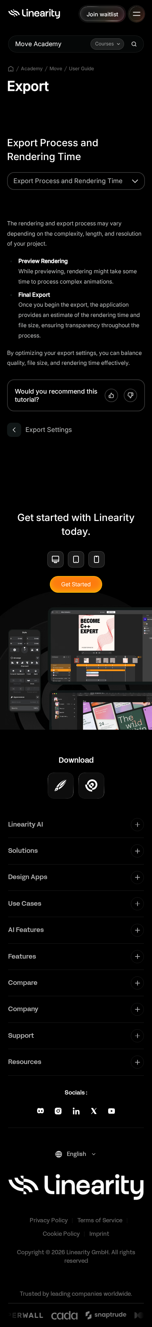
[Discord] (40, 1111)
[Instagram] (58, 1111)
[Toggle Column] (137, 824)
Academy (32, 68)
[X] (94, 1111)
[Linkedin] (76, 1111)
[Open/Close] (136, 13)
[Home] (34, 14)
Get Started (76, 584)
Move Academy (38, 44)
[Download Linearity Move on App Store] (91, 786)
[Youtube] (111, 1111)
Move (55, 68)
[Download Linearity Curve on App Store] (61, 786)
